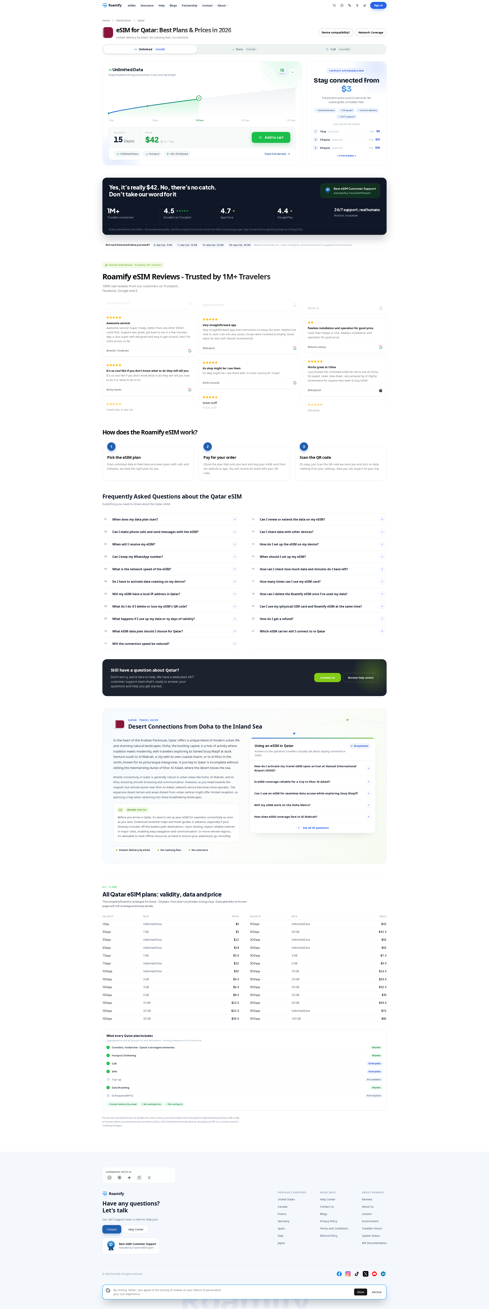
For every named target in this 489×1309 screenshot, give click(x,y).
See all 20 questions (313, 828)
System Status (371, 1235)
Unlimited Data (152, 924)
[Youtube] (374, 1273)
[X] (365, 1273)
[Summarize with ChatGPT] (109, 1177)
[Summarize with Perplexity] (139, 1177)
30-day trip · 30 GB (239, 245)
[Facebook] (339, 1273)
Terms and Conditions (334, 1228)
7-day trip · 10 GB (187, 245)
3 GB (146, 987)
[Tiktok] (356, 1273)
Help (162, 5)
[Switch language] (349, 5)
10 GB (147, 1002)
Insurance (147, 5)
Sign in (378, 5)
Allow (360, 1292)
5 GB (146, 995)
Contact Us (327, 677)
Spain (281, 1228)
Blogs (173, 5)
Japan (281, 1243)
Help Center (136, 1229)
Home (106, 20)
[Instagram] (348, 1273)
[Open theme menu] (364, 5)
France (282, 1214)
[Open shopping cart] (334, 5)
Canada (282, 1206)
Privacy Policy (328, 1221)
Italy (280, 1235)
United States (286, 1199)
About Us (368, 1206)
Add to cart (274, 137)
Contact (207, 5)
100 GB (296, 1018)
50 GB (295, 931)
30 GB (147, 1018)
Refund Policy (329, 1235)
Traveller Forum (372, 1228)
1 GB (146, 931)
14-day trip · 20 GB (213, 245)
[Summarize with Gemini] (129, 1177)
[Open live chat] (341, 5)
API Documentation (374, 1243)
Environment (370, 1221)
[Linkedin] (383, 1273)
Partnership (189, 5)
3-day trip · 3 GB (163, 245)
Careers (367, 1214)
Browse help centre (360, 677)
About (222, 5)
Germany (283, 1221)
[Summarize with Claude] (119, 1177)
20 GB (147, 1010)
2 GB (146, 979)
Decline (376, 1292)
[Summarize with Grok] (149, 1177)
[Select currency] (357, 5)
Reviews (367, 1199)
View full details (275, 153)
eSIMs (132, 5)
